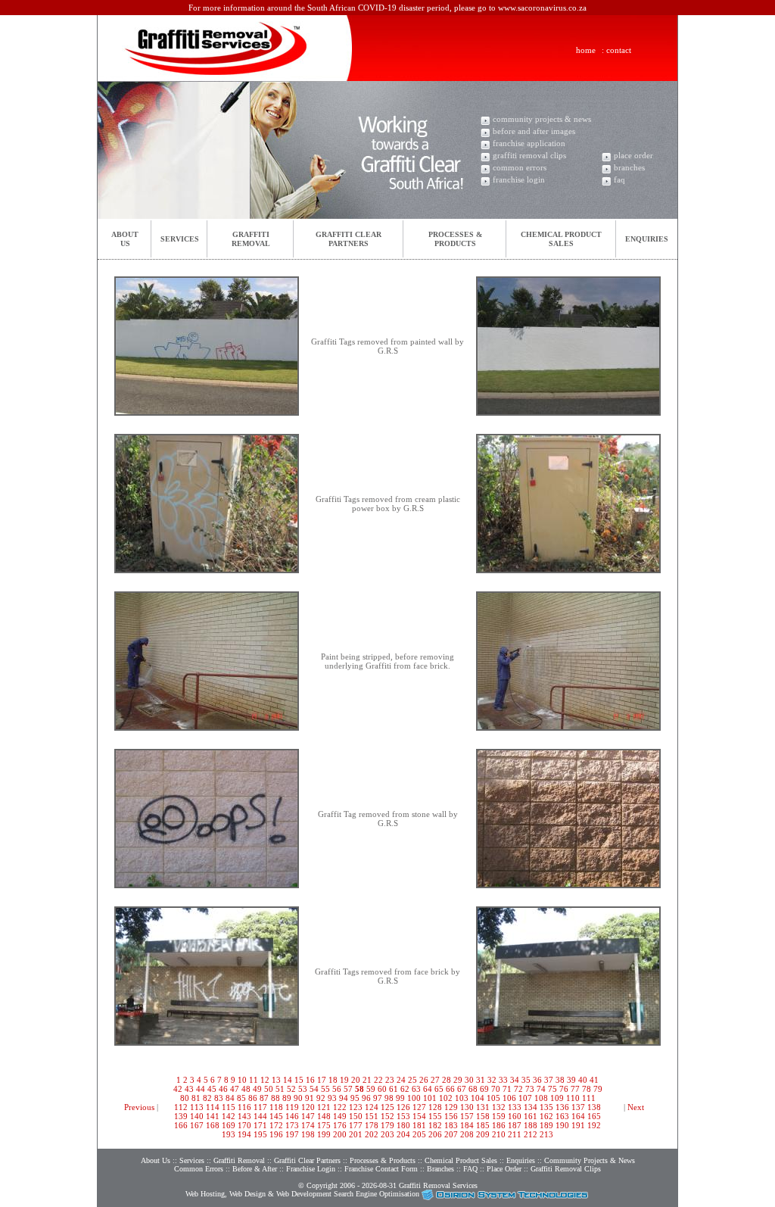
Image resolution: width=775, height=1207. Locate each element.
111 (589, 1098)
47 (234, 1088)
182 (435, 1125)
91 (309, 1098)
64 (427, 1088)
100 (414, 1098)
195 (260, 1134)
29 (457, 1079)
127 (419, 1107)
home (586, 50)
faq (619, 179)
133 (514, 1107)
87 (264, 1098)
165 (594, 1116)
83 (218, 1098)
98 (389, 1098)
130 (467, 1107)
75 (552, 1088)
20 (355, 1079)
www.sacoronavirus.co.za (542, 7)
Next (635, 1107)
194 (244, 1134)
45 (211, 1088)
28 (446, 1079)
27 (435, 1079)
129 (451, 1107)
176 (340, 1125)
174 (308, 1125)
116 (244, 1107)
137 (578, 1107)
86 (252, 1098)
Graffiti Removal (239, 1160)
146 (292, 1116)
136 (562, 1107)
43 (189, 1088)
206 (435, 1134)
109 (557, 1098)
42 (177, 1088)
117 (260, 1107)
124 (371, 1107)
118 (276, 1107)
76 (563, 1088)
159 (499, 1116)
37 (548, 1079)
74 (541, 1088)
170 (244, 1125)
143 (244, 1116)
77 (575, 1088)
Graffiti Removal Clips (566, 1169)
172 (276, 1125)
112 (181, 1107)
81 (196, 1098)
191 (578, 1125)
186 (499, 1125)
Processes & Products (383, 1160)
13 (276, 1079)
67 (461, 1088)
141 (212, 1116)
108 (541, 1098)
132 (499, 1107)
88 (275, 1098)
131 (483, 1107)
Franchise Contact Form (381, 1169)
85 (241, 1098)
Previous (139, 1107)
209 (483, 1134)
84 (230, 1098)
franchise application (529, 143)
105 (493, 1098)
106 (509, 1098)
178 (371, 1125)
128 (435, 1107)
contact (618, 50)
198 (308, 1134)
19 (344, 1079)
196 (276, 1134)
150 (356, 1116)
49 (257, 1088)
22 (378, 1079)
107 (525, 1098)
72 (518, 1088)
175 (324, 1125)
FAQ (470, 1169)
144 (260, 1116)
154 (419, 1116)
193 (228, 1134)
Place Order (504, 1169)
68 (473, 1088)
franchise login (519, 179)
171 (260, 1125)
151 (371, 1116)
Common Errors (198, 1169)
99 (400, 1098)
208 (467, 1134)
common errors (519, 167)
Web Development (303, 1194)
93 (332, 1098)
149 (340, 1116)
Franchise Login (310, 1169)
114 (212, 1107)
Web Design (247, 1194)
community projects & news (542, 118)
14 (287, 1079)
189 (546, 1125)
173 (292, 1125)
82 (207, 1098)
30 (469, 1079)
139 (181, 1116)
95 (354, 1098)
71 (507, 1088)
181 (419, 1125)
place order (633, 155)
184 (467, 1125)
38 (560, 1079)
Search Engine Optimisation (376, 1194)
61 (393, 1088)
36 (537, 1079)
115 (228, 1107)
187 (514, 1125)
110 (573, 1098)
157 (467, 1116)
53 (302, 1088)
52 (291, 1088)
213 (546, 1134)
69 (484, 1088)
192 (594, 1125)
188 (530, 1125)
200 (340, 1134)
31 (480, 1079)
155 (435, 1116)
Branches (440, 1169)
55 (325, 1088)
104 (477, 1098)
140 (197, 1116)
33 (503, 1079)
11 (253, 1079)
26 (423, 1079)
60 (382, 1088)
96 (366, 1098)
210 (499, 1134)
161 (530, 1116)
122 (340, 1107)
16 (310, 1079)
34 (514, 1079)
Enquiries (646, 239)
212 (530, 1134)
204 (403, 1134)
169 (228, 1125)
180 (403, 1125)
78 (586, 1088)
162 (546, 1116)
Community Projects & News (589, 1160)
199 (324, 1134)
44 (200, 1088)
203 (387, 1134)
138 (594, 1107)
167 (197, 1125)
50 (268, 1088)
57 (348, 1088)
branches (629, 167)
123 (356, 1107)
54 (314, 1088)
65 (439, 1088)
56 (336, 1088)
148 (324, 1116)
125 (387, 1107)
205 (419, 1134)
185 (483, 1125)
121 (324, 1107)
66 (450, 1088)
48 (246, 1088)
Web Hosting (205, 1194)
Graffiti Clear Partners (307, 1160)
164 (578, 1116)
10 (242, 1079)
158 (483, 1116)
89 (286, 1098)
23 (389, 1079)
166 (181, 1125)
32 (491, 1079)
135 (546, 1107)
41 (594, 1079)
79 (597, 1088)
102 (446, 1098)
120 (308, 1107)
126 (403, 1107)
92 (320, 1098)
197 (292, 1134)
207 (451, 1134)
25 (412, 1079)
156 (451, 1116)
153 (403, 1116)
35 (526, 1079)
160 (514, 1116)
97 (377, 1098)
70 (495, 1088)
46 (223, 1088)
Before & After (254, 1169)
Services (179, 239)
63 (416, 1088)
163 (562, 1116)
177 (356, 1125)
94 (343, 1098)
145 (276, 1116)
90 (298, 1098)
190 (562, 1125)
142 (228, 1116)
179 (387, 1125)
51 (280, 1088)
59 (370, 1088)
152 (387, 1116)
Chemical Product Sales (462, 1160)
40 (582, 1079)
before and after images (534, 131)
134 (530, 1107)
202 (371, 1134)
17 (321, 1079)
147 (308, 1116)
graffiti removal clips (529, 155)
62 (404, 1088)
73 (529, 1088)
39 (571, 1079)
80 (184, 1098)
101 (430, 1098)
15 (298, 1079)
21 (367, 1079)
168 (212, 1125)
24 (401, 1079)
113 (197, 1107)
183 (451, 1125)
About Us (155, 1160)
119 (292, 1107)
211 (514, 1134)
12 (264, 1079)
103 (461, 1098)
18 (333, 1079)
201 (356, 1134)
